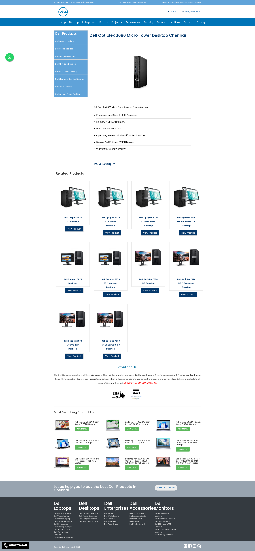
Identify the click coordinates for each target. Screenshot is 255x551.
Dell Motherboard (137, 524)
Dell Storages (110, 521)
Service (161, 22)
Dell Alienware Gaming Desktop (69, 79)
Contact (188, 22)
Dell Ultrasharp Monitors (165, 518)
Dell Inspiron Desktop (64, 41)
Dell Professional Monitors (162, 514)
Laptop (62, 22)
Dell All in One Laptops (88, 521)
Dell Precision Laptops (63, 537)
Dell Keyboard (135, 518)
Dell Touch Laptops (62, 529)
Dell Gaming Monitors (164, 534)
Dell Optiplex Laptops (88, 518)
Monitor (103, 22)
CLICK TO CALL (18, 545)
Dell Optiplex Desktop (65, 56)
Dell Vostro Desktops (88, 516)
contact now (166, 487)
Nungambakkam (193, 11)
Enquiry (201, 22)
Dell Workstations (111, 516)
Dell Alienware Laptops (63, 521)
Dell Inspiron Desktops (88, 513)
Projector (116, 22)
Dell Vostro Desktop (64, 48)
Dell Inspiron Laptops (63, 513)
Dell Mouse (134, 521)
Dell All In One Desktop (65, 64)
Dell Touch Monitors (163, 521)
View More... (81, 429)
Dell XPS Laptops (61, 524)
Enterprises (88, 22)
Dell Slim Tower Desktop (66, 71)
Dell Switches (110, 518)
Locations (174, 22)
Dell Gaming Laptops (63, 526)
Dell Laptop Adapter (138, 516)
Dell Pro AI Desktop (63, 86)
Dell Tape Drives (111, 524)
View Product (74, 228)
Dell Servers (109, 513)
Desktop (74, 22)
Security (148, 22)
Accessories (133, 22)
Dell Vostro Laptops (62, 516)
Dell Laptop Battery (137, 513)
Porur (173, 11)
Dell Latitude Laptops (62, 518)
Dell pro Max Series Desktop (67, 94)
